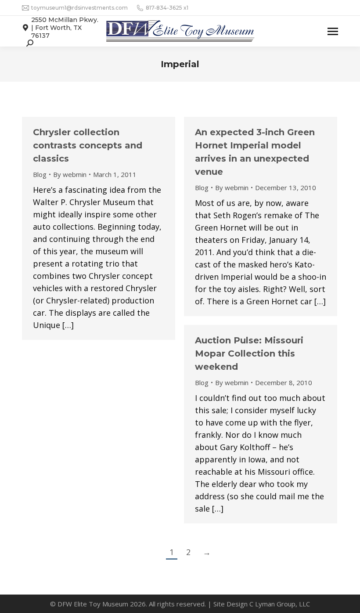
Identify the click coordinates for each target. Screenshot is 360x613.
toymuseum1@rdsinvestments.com (79, 7)
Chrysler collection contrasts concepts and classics (87, 145)
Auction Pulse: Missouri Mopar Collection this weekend (249, 353)
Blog (40, 174)
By (69, 174)
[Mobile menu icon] (333, 31)
